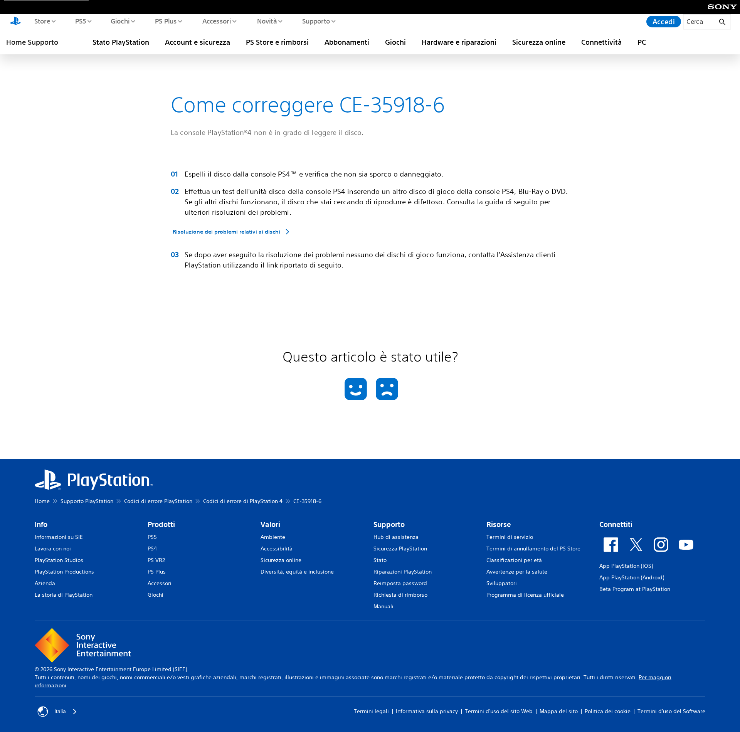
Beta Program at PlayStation (634, 589)
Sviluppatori (501, 583)
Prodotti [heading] (161, 524)
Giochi (120, 21)
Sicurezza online (538, 42)
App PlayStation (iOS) (626, 565)
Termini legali (371, 711)
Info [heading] (41, 524)
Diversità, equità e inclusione (297, 571)
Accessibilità (277, 548)
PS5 (80, 21)
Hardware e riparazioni (459, 42)
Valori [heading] (270, 524)
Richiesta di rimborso (400, 594)
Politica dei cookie (608, 711)
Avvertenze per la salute (516, 571)
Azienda (45, 583)
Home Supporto (32, 42)
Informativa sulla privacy (427, 711)
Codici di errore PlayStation (158, 501)
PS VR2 (156, 560)
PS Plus (166, 21)
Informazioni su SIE (59, 536)
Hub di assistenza (396, 536)
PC (641, 42)
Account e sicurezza (197, 42)
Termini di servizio (509, 536)
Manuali (383, 606)
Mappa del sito (559, 711)
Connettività (601, 42)
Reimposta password (400, 583)
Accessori (216, 21)
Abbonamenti (347, 42)
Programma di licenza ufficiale (525, 594)
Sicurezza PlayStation (400, 548)
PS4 (152, 548)
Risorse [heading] (498, 524)
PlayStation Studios (59, 560)
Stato (380, 560)
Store (42, 21)
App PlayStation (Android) (631, 577)
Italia (60, 711)
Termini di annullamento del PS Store (533, 548)
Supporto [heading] (389, 524)
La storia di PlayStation (63, 594)
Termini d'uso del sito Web (499, 711)
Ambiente (273, 536)
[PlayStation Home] (15, 21)
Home (42, 501)
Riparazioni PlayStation (402, 571)
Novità (267, 21)
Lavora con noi (53, 548)
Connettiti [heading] (615, 524)
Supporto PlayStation (87, 501)
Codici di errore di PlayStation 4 (243, 501)
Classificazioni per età (514, 560)
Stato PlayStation (120, 42)
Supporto (316, 21)
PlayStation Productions (64, 571)
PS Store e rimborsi (277, 42)
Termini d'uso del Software (671, 711)
